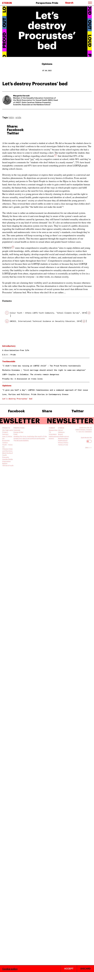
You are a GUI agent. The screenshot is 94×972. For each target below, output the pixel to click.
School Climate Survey (68, 313)
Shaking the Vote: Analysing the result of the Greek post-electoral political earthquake (30, 437)
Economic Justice (6, 441)
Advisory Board (61, 433)
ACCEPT (68, 968)
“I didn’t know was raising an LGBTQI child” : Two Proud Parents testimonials (41, 366)
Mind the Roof (7, 453)
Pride (15, 434)
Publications (53, 436)
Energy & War (18, 432)
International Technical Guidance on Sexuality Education (46, 321)
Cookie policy (10, 968)
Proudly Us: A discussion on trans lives (22, 379)
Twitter (13, 133)
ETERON (7, 3)
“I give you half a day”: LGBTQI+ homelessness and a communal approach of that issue (45, 390)
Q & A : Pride (9, 355)
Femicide (17, 430)
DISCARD (85, 968)
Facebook (15, 129)
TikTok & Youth (7, 465)
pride (18, 117)
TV (50, 432)
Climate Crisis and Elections (7, 450)
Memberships (63, 438)
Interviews (53, 434)
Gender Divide (7, 459)
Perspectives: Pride (47, 2)
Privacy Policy (63, 442)
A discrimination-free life (15, 350)
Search (69, 2)
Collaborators (63, 436)
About (60, 430)
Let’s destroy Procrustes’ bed (17, 399)
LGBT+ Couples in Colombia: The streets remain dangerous (30, 374)
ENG (87, 447)
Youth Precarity (5, 456)
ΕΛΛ (90, 447)
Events (51, 438)
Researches (53, 430)
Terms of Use (63, 445)
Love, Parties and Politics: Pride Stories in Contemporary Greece (35, 394)
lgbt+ (11, 117)
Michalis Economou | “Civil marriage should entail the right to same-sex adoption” (44, 370)
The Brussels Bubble (21, 440)
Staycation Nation (6, 462)
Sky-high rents (7, 430)
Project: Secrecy (5, 433)
